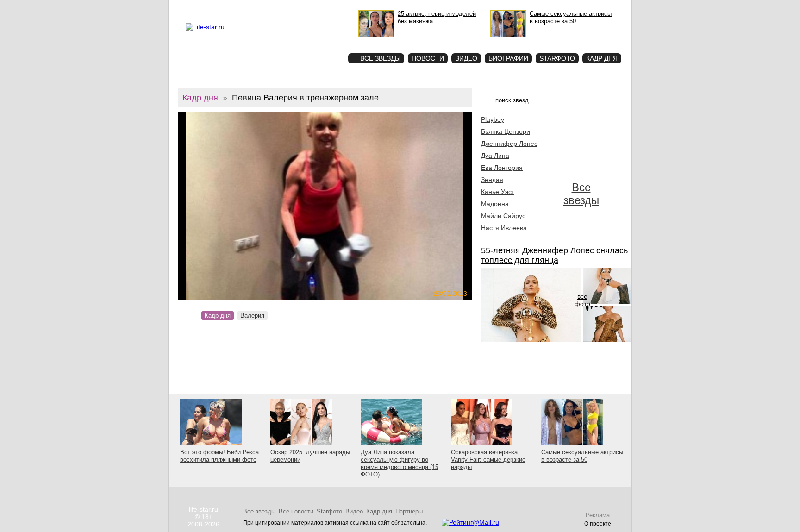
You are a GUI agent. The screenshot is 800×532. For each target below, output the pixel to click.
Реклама (251, 7)
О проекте (225, 7)
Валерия (252, 315)
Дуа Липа (495, 155)
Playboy (492, 119)
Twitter (273, 7)
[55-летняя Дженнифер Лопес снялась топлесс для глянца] (531, 340)
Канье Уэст (497, 191)
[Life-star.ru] (205, 27)
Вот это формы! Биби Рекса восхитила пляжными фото (219, 456)
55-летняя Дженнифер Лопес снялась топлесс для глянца (554, 255)
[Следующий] (369, 206)
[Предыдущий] (222, 206)
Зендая (492, 179)
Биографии (508, 58)
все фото (582, 300)
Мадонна (495, 203)
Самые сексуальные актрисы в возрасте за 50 (582, 456)
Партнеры (409, 511)
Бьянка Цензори (505, 131)
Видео (466, 58)
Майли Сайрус (503, 215)
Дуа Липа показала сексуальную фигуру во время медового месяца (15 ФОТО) (399, 463)
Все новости (296, 511)
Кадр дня (602, 58)
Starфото (313, 42)
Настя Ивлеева (504, 228)
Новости (428, 58)
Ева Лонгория (502, 167)
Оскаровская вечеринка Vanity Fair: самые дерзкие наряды (488, 459)
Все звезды (581, 194)
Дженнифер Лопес (509, 143)
